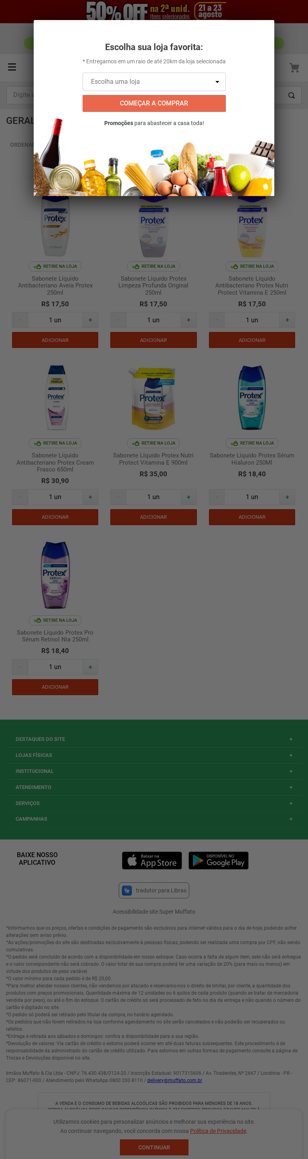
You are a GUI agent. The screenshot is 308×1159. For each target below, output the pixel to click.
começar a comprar (154, 103)
